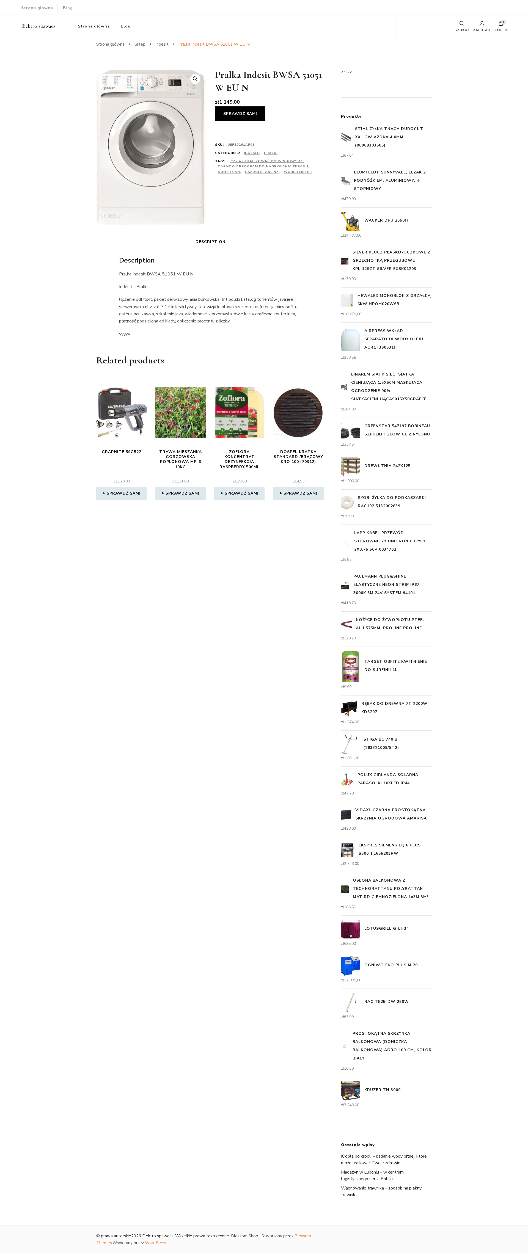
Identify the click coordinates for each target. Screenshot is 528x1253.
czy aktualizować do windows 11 (266, 161)
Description (211, 241)
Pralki (270, 153)
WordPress (155, 1243)
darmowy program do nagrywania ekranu (263, 166)
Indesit (251, 153)
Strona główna (37, 7)
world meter (298, 172)
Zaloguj (481, 30)
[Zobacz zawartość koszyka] (501, 24)
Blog (68, 7)
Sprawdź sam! (240, 113)
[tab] (210, 242)
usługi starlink (262, 172)
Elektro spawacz (38, 26)
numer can (229, 172)
